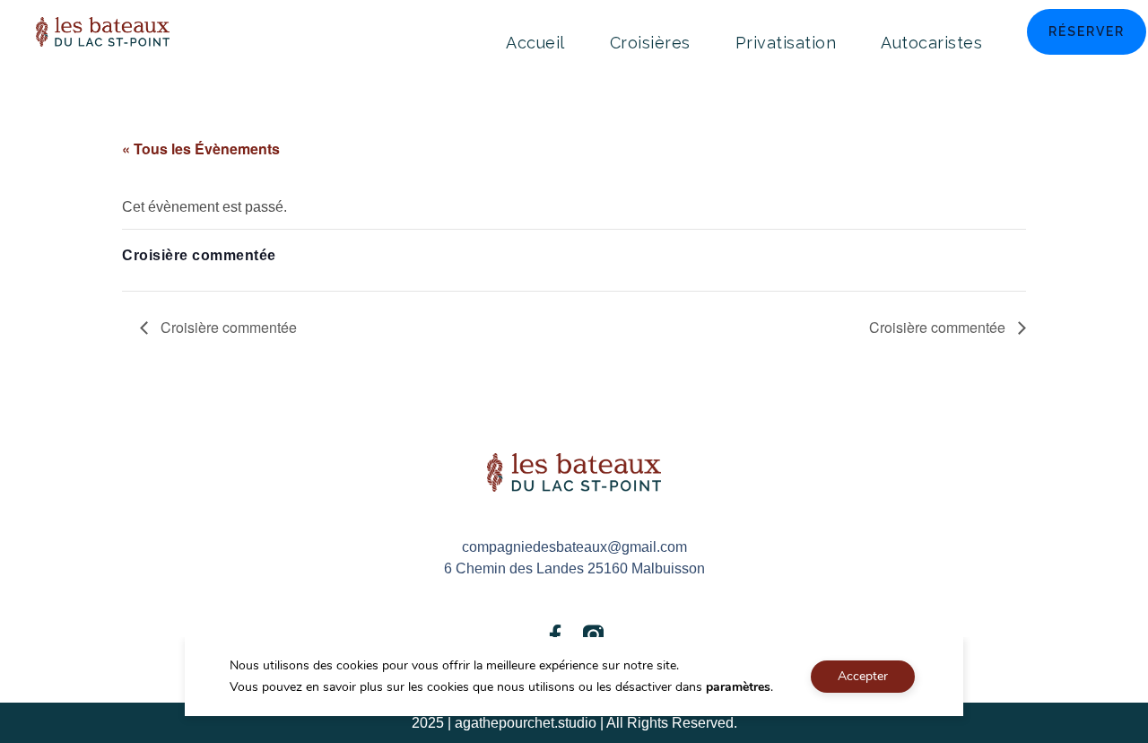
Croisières (650, 42)
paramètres (738, 686)
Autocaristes (931, 42)
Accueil (535, 42)
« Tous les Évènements (201, 148)
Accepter (863, 676)
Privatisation (786, 42)
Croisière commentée (227, 327)
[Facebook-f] (554, 635)
